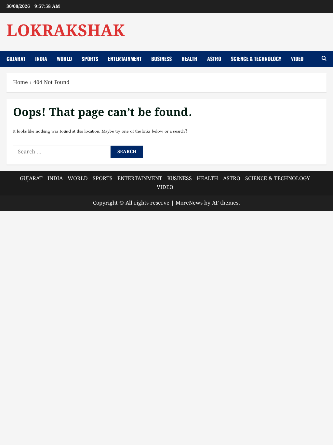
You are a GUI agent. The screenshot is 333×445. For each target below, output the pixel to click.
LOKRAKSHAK (66, 32)
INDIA (41, 59)
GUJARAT (16, 59)
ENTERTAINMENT (124, 59)
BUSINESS (161, 59)
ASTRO (214, 59)
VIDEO (297, 59)
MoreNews (189, 203)
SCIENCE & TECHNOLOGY (256, 59)
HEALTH (189, 59)
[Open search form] (324, 59)
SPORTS (90, 59)
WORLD (64, 59)
